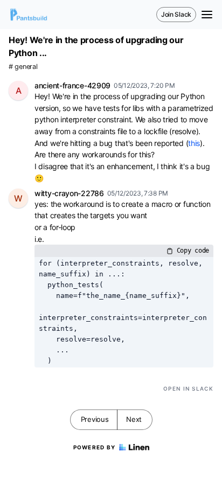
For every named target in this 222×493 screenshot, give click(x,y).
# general (23, 67)
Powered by (94, 447)
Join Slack (176, 14)
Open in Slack (188, 388)
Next (134, 419)
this (194, 143)
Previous (95, 419)
